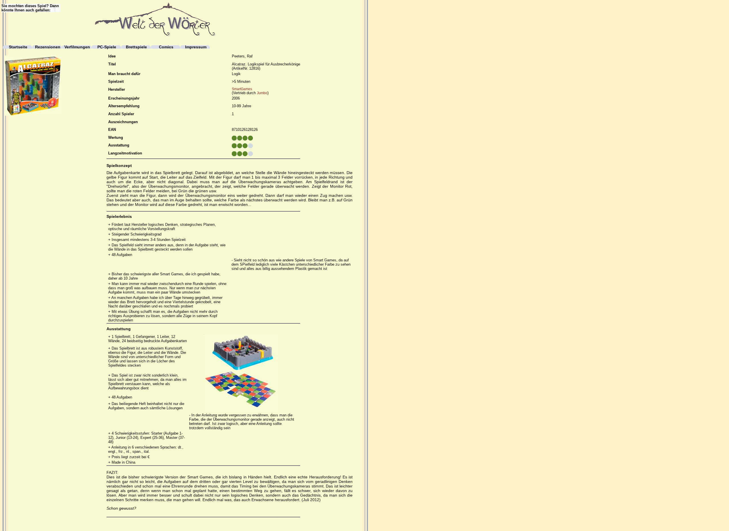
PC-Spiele (106, 47)
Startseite (18, 47)
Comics (166, 47)
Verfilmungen (77, 47)
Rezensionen (47, 47)
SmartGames (242, 89)
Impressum (195, 47)
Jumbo (262, 93)
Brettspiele (136, 47)
